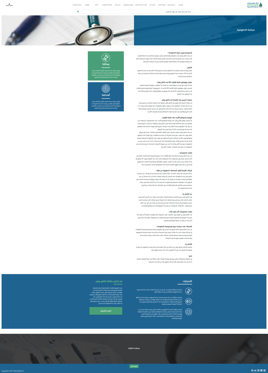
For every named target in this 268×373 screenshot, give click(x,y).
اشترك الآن (152, 5)
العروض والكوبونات (128, 5)
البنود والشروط (105, 311)
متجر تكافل (117, 5)
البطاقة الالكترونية (107, 5)
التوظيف (87, 5)
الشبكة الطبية (162, 5)
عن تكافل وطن (171, 5)
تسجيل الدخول (9, 5)
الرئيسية (180, 5)
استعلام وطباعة (77, 5)
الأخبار (96, 5)
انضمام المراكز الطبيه (141, 5)
